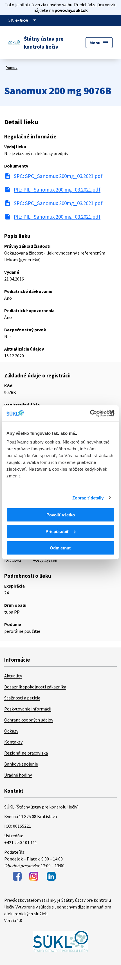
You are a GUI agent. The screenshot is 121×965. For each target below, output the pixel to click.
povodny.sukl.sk (71, 10)
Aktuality (13, 676)
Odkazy (11, 731)
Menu (99, 42)
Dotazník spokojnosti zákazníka (35, 687)
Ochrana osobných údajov (28, 720)
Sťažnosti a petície (22, 698)
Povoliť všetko (60, 514)
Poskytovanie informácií (27, 709)
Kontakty (13, 742)
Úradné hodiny (18, 775)
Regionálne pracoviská (26, 753)
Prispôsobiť (57, 531)
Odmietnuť (60, 547)
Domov (11, 67)
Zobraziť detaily (88, 497)
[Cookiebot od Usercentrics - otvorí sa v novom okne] (90, 413)
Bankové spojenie (21, 764)
